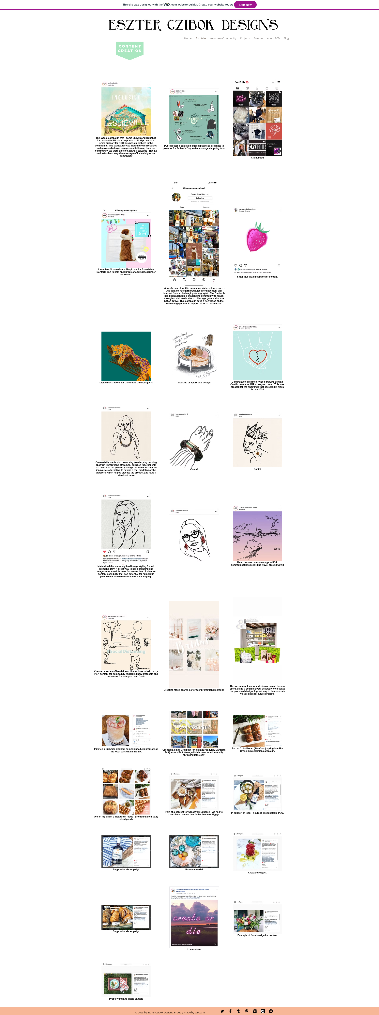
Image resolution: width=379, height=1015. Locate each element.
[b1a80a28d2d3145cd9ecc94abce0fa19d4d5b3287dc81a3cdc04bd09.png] (263, 1011)
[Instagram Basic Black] (255, 1011)
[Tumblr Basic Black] (238, 1011)
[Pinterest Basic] (247, 1011)
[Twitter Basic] (222, 1011)
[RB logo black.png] (271, 1011)
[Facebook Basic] (230, 1011)
